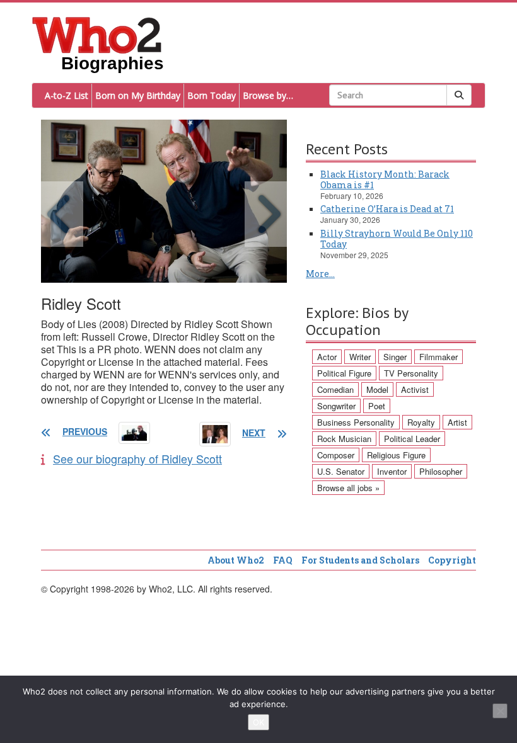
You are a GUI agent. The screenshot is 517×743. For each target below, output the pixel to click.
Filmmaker (438, 357)
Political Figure (344, 373)
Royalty (421, 422)
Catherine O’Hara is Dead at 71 (387, 209)
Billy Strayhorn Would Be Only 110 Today (396, 238)
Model (377, 389)
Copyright (452, 560)
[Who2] (97, 34)
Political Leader (412, 439)
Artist (457, 422)
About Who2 (235, 560)
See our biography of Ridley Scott (137, 458)
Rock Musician (344, 439)
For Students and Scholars (360, 560)
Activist (415, 389)
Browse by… (268, 95)
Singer (395, 357)
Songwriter (336, 406)
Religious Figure (396, 455)
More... (320, 274)
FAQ (283, 560)
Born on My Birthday (137, 95)
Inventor (392, 471)
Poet (376, 406)
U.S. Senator (340, 471)
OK (258, 722)
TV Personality (411, 373)
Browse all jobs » (348, 488)
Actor (327, 357)
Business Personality (356, 422)
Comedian (335, 389)
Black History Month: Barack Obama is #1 (385, 179)
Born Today (211, 95)
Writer (360, 357)
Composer (335, 455)
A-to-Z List (66, 95)
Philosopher (440, 471)
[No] (500, 710)
